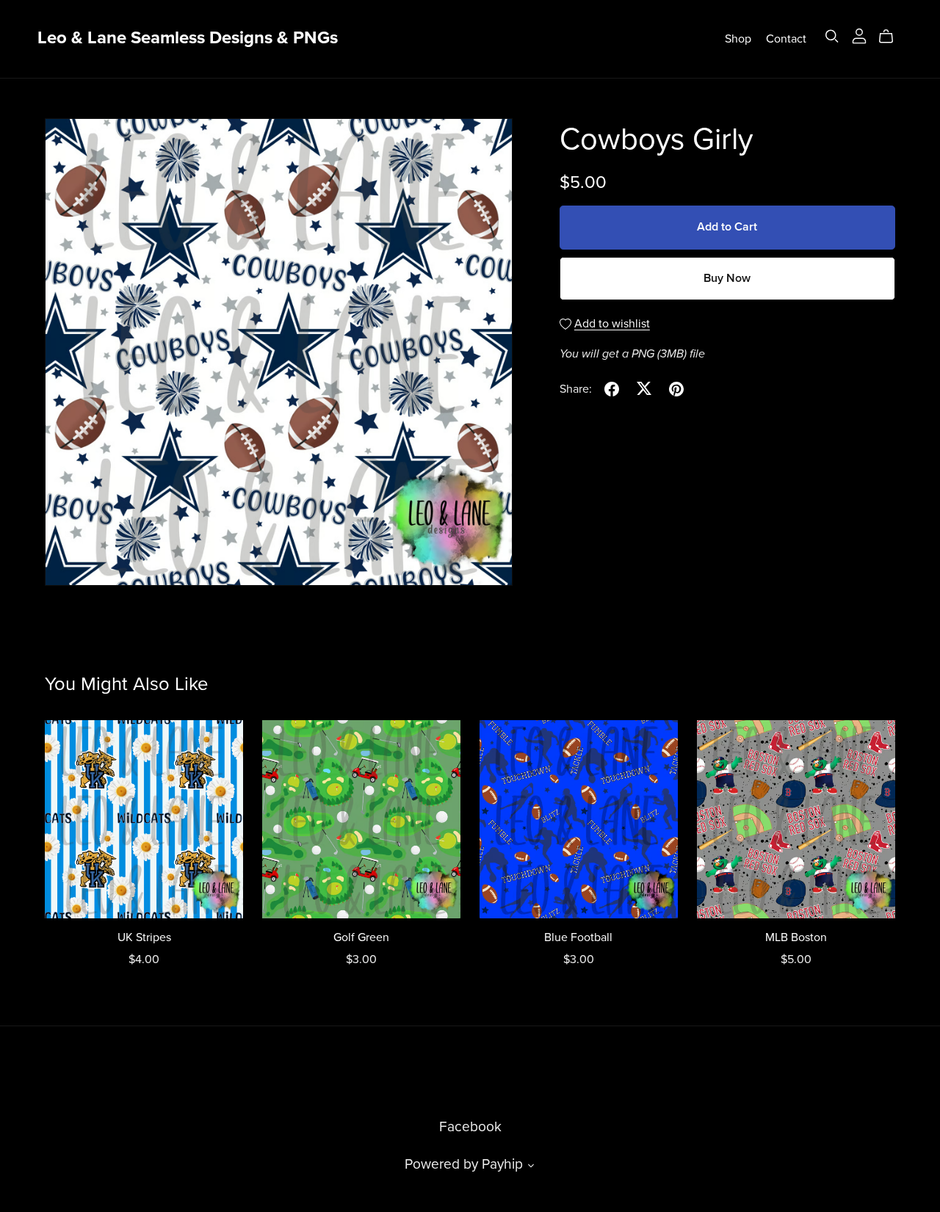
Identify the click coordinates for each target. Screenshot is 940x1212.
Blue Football (578, 937)
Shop (738, 38)
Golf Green (361, 937)
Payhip (502, 1163)
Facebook (470, 1126)
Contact (786, 38)
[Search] (832, 36)
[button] (531, 1167)
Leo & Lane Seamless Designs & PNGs (187, 37)
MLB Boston (796, 937)
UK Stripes (144, 937)
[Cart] (892, 36)
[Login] (859, 35)
